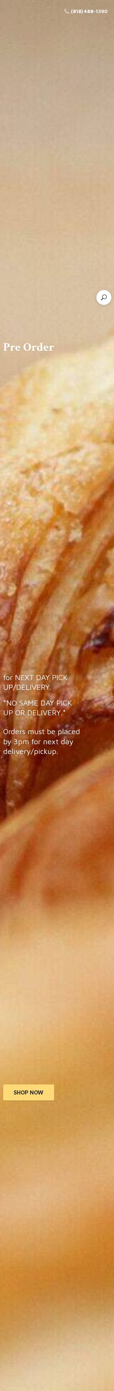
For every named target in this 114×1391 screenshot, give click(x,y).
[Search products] (104, 297)
